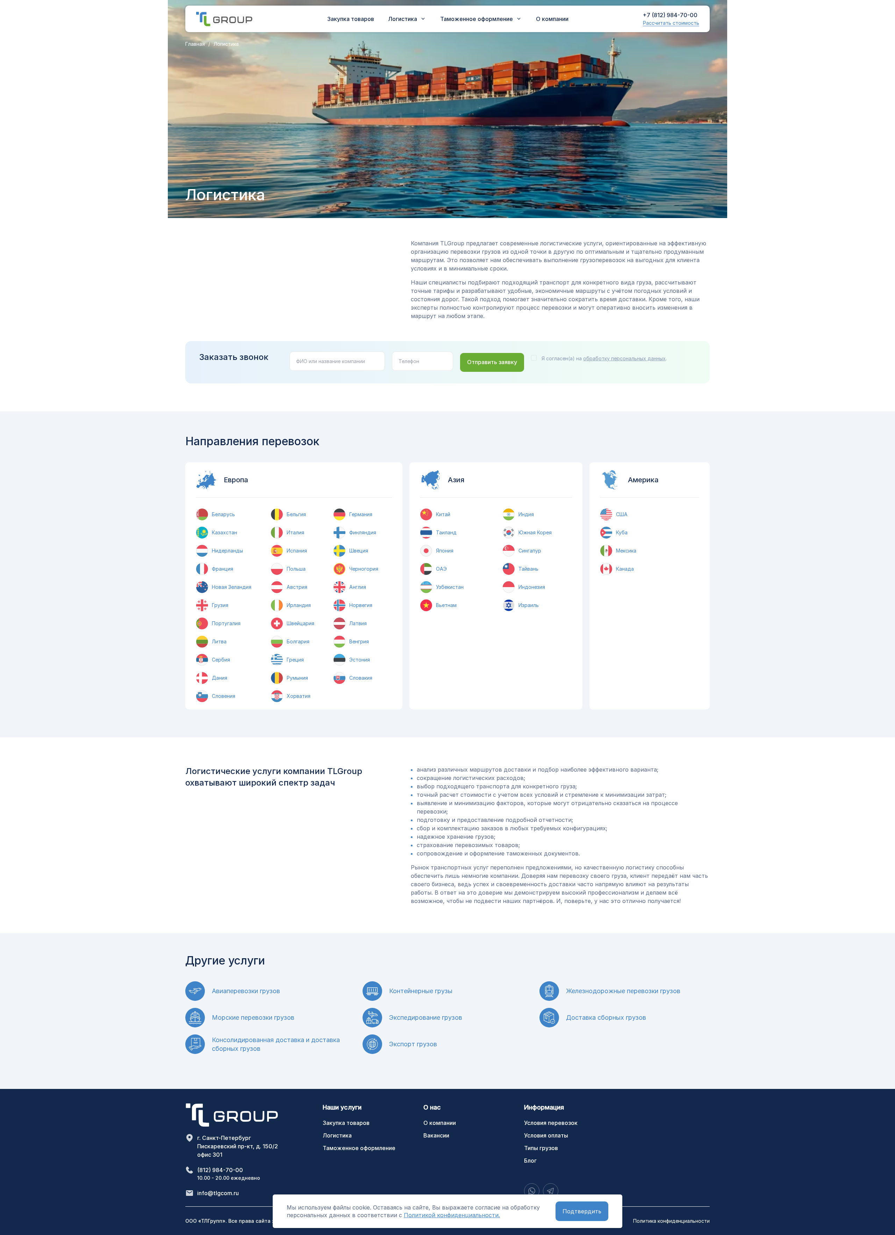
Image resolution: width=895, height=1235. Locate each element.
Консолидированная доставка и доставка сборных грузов (276, 1044)
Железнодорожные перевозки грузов (623, 991)
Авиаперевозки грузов (246, 991)
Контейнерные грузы (420, 991)
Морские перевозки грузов (253, 1017)
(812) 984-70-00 (220, 1170)
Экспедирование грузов (425, 1017)
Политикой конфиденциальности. (452, 1215)
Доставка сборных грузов (606, 1017)
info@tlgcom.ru (218, 1193)
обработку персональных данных (624, 358)
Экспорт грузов (413, 1044)
